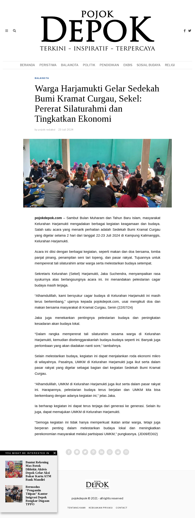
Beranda (27, 65)
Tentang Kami (76, 507)
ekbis (127, 65)
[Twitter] (189, 30)
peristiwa (48, 65)
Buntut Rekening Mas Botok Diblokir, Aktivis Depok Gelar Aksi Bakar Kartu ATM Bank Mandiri (38, 470)
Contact (121, 507)
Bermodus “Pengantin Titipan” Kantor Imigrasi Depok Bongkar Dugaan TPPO (37, 495)
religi (170, 65)
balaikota (69, 65)
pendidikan (109, 65)
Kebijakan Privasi (101, 507)
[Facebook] (185, 30)
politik (89, 65)
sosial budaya (149, 65)
